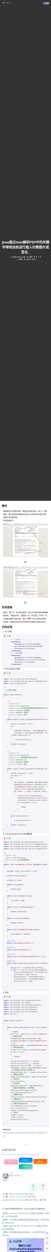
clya (11, 1173)
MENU (8, 3)
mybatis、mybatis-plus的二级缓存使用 (22, 1197)
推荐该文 (11, 1161)
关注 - (19, 1176)
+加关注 (4, 1180)
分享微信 (25, 1166)
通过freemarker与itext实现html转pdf (21, 1194)
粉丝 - (13, 1176)
